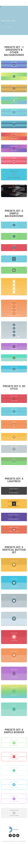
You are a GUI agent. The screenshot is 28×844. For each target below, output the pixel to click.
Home (3, 27)
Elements (9, 27)
